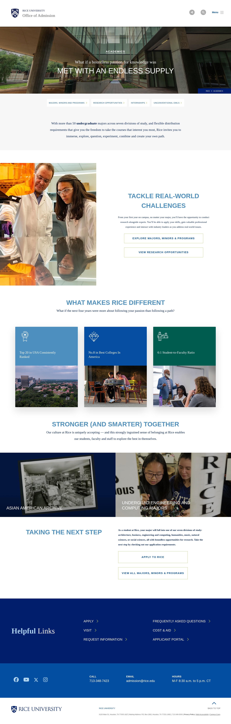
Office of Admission (38, 15)
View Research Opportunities (164, 252)
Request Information (103, 639)
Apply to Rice (153, 557)
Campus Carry (215, 714)
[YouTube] (26, 680)
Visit (88, 630)
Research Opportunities (107, 103)
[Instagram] (45, 680)
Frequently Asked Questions (179, 621)
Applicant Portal (168, 639)
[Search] (203, 12)
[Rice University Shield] (15, 13)
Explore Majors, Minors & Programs (163, 238)
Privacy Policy (189, 714)
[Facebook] (16, 680)
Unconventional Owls (167, 103)
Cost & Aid (162, 630)
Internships (138, 103)
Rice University (33, 10)
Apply (89, 621)
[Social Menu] (192, 12)
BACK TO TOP (214, 708)
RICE (208, 91)
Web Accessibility (202, 714)
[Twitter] (36, 680)
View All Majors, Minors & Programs (153, 573)
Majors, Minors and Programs (66, 103)
